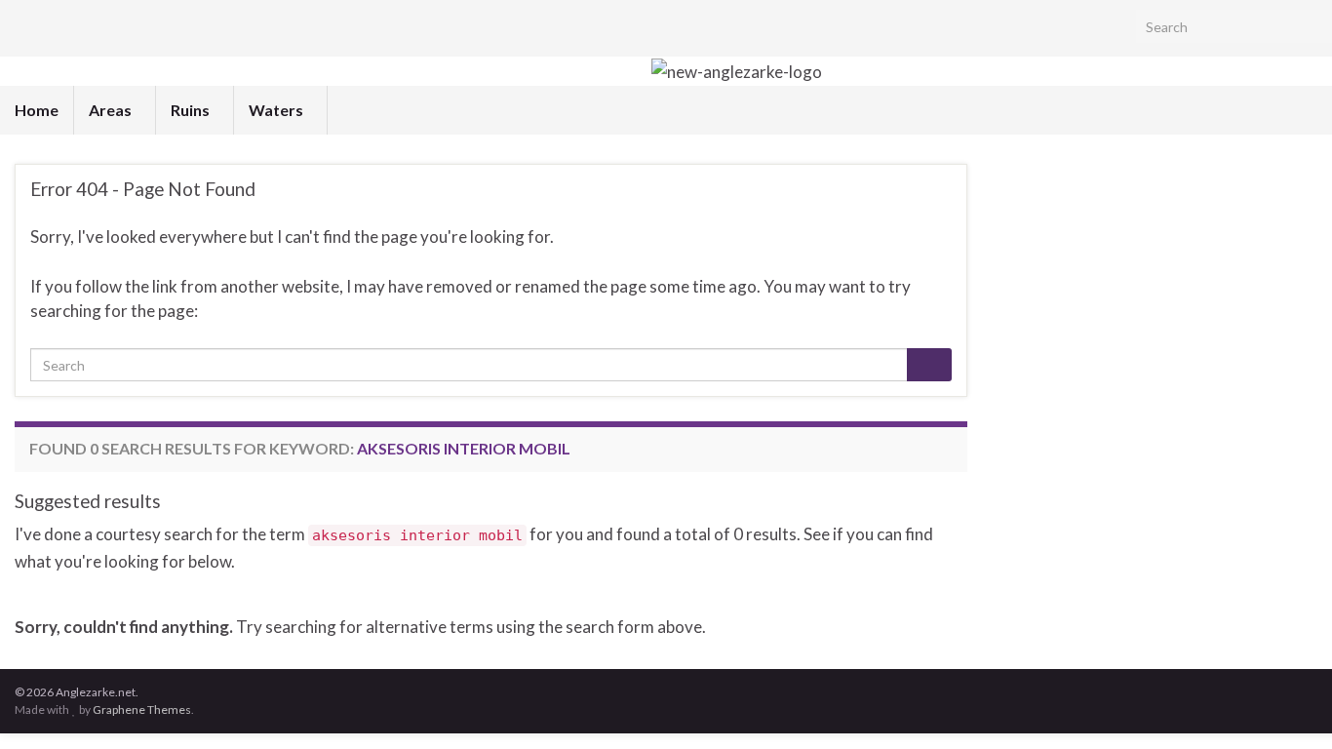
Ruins (192, 109)
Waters (277, 109)
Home (37, 109)
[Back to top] (1288, 705)
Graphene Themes (142, 709)
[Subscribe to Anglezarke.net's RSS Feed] (24, 28)
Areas (112, 109)
